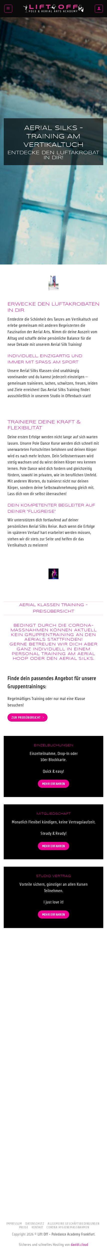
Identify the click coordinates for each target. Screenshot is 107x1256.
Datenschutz (34, 1223)
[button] (8, 9)
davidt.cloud (79, 1245)
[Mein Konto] (99, 9)
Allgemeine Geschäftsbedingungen (74, 1223)
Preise (23, 1227)
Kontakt (37, 1227)
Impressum (14, 1223)
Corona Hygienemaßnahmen (68, 1227)
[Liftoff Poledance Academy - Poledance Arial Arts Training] (53, 8)
